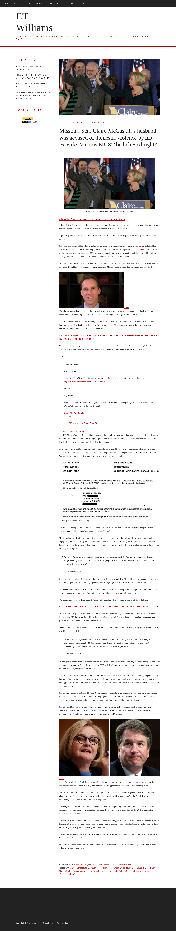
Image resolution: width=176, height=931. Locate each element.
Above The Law (81, 865)
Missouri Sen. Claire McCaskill (132, 868)
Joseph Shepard (114, 868)
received (139, 249)
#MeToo (72, 865)
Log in (67, 923)
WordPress (60, 923)
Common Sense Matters (104, 865)
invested (143, 253)
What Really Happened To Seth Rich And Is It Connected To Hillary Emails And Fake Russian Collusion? (33, 95)
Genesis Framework (49, 923)
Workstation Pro (34, 923)
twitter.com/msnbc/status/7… (89, 381)
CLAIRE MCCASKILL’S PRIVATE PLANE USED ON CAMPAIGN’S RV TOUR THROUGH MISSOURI (109, 607)
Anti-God (91, 865)
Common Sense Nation (124, 865)
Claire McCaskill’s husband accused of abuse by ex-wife (92, 219)
